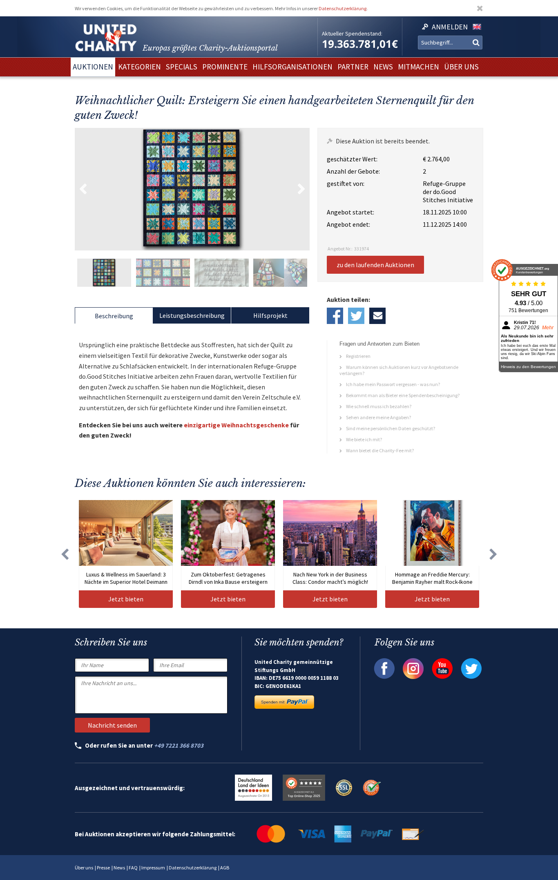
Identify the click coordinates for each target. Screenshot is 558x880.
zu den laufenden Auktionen (375, 265)
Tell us (377, 316)
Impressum (153, 867)
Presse (103, 867)
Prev (83, 189)
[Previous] (64, 554)
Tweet (356, 316)
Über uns (84, 867)
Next (301, 189)
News (119, 867)
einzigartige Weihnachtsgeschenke (236, 425)
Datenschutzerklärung (342, 8)
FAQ (133, 867)
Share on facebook (335, 316)
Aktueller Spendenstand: (352, 33)
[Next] (493, 554)
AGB (224, 867)
